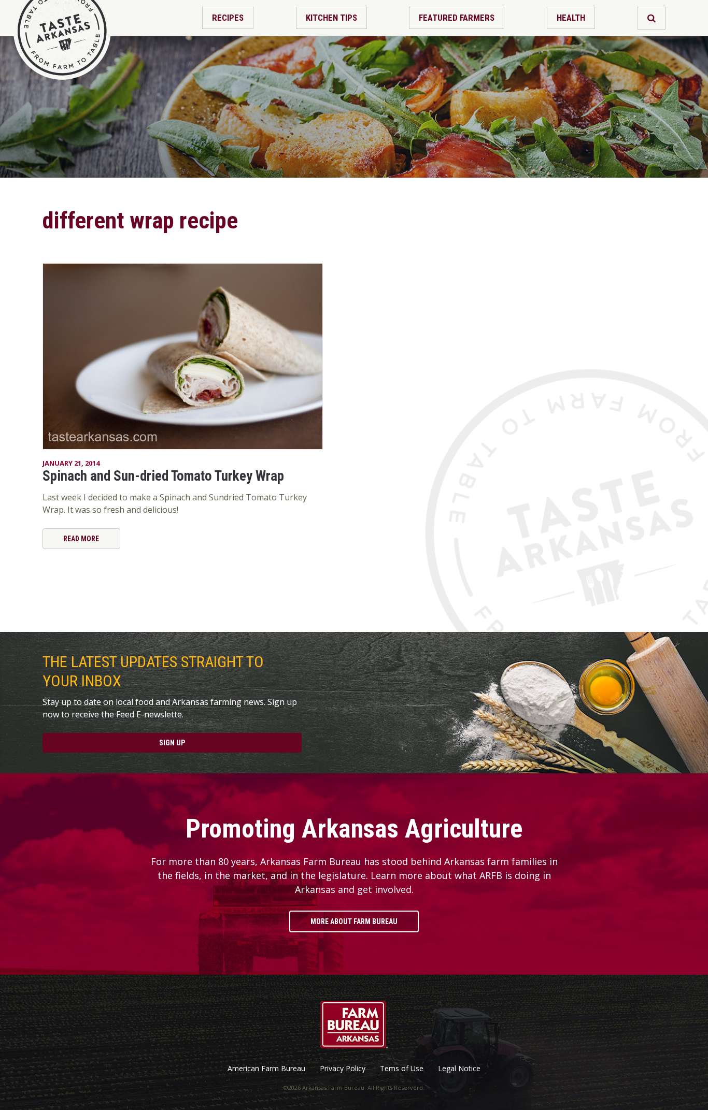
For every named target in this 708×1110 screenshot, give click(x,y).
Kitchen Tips (331, 17)
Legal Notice (459, 1068)
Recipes (228, 17)
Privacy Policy (342, 1068)
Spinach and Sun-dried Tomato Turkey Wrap (163, 476)
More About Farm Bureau (354, 921)
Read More (81, 539)
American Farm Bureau (266, 1068)
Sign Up (172, 743)
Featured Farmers (456, 17)
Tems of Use (401, 1068)
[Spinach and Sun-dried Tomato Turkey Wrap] (183, 356)
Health (571, 17)
